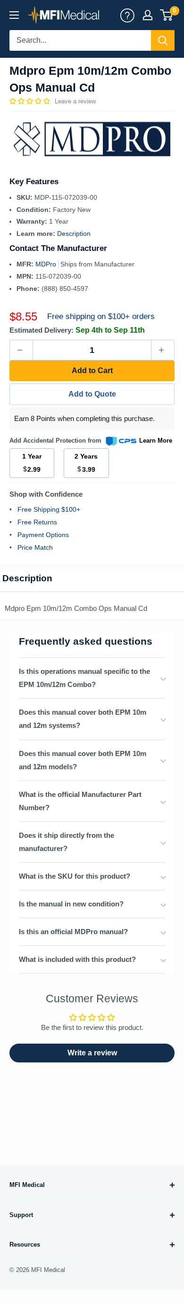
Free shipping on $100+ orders (101, 316)
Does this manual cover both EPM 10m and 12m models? (82, 760)
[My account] (127, 15)
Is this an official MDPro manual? (73, 932)
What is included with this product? (77, 959)
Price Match (35, 547)
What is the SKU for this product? (74, 876)
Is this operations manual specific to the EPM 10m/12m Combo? (84, 677)
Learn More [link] (155, 440)
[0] (167, 15)
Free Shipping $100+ (48, 509)
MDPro (46, 264)
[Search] (163, 40)
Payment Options (43, 534)
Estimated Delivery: (41, 330)
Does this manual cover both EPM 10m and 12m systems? (82, 718)
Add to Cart (92, 371)
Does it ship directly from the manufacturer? (66, 841)
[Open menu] (14, 15)
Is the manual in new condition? (71, 904)
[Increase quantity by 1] (162, 350)
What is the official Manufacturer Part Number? (80, 800)
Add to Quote (92, 394)
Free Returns (37, 522)
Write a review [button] (92, 1053)
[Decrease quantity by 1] (21, 350)
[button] (30, 101)
